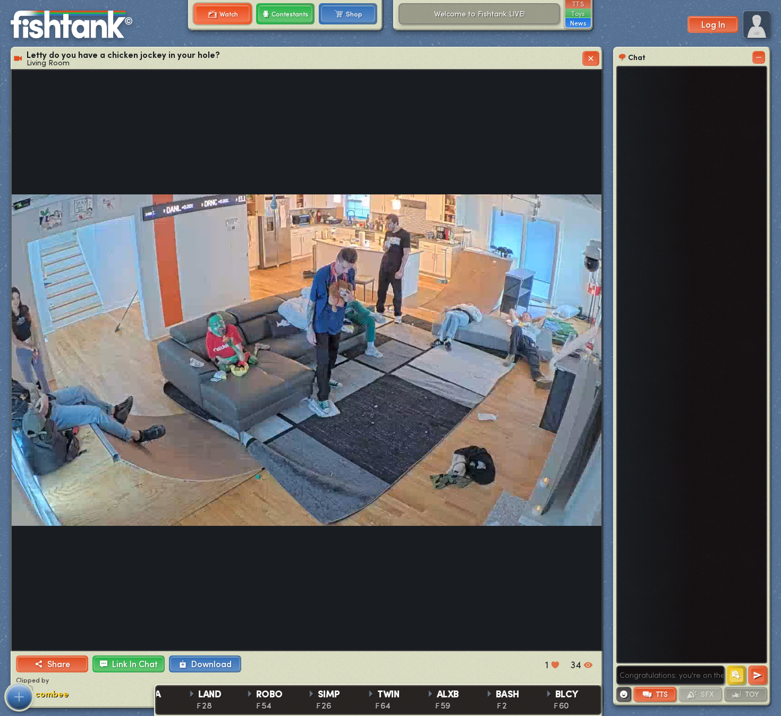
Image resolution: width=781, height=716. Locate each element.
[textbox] (670, 675)
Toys (577, 13)
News (578, 23)
